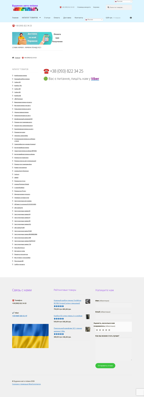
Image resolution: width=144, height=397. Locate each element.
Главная (15, 17)
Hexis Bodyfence (19, 248)
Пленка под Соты (19, 181)
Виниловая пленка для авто (23, 102)
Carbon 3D (17, 82)
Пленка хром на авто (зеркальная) (25, 161)
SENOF (16, 177)
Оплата (57, 17)
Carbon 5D (17, 92)
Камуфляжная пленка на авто (23, 129)
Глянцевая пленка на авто (22, 109)
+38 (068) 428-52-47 (19, 316)
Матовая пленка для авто (22, 105)
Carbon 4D (17, 89)
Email (102, 312)
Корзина (96, 7)
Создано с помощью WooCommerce (26, 384)
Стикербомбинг (19, 187)
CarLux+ (16, 174)
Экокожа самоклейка (21, 135)
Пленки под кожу (19, 132)
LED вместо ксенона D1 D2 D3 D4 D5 (25, 204)
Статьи (47, 17)
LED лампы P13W (19, 227)
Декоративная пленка (21, 112)
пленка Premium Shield (21, 184)
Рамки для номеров (20, 167)
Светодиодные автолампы (23, 201)
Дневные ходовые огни (21, 197)
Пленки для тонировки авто (23, 122)
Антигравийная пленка (21, 147)
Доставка (67, 17)
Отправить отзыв (105, 365)
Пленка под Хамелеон (21, 157)
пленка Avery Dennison (21, 171)
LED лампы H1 (18, 207)
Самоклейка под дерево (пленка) (25, 144)
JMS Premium (18, 99)
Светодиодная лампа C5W (22, 237)
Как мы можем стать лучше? (107, 336)
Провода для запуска (21, 254)
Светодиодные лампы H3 (22, 211)
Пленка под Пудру (20, 191)
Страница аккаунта (84, 7)
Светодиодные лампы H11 (22, 224)
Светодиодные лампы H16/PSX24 (24, 241)
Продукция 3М (18, 261)
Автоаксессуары (19, 251)
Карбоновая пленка (20, 75)
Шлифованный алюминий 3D (23, 119)
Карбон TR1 (18, 85)
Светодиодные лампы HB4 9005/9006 (25, 234)
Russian (90, 19)
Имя (102, 300)
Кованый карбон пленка (22, 79)
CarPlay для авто (19, 264)
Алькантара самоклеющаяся (23, 125)
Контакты (79, 17)
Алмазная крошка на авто (22, 115)
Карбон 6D (17, 95)
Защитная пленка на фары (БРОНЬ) (25, 151)
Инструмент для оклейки (22, 257)
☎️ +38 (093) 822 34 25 (67, 7)
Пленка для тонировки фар (23, 164)
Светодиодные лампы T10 (22, 244)
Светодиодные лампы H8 (22, 221)
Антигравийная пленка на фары (24, 154)
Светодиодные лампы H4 (22, 214)
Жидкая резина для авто (22, 194)
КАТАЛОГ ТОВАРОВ (30, 17)
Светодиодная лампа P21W (23, 231)
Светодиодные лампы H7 (22, 217)
